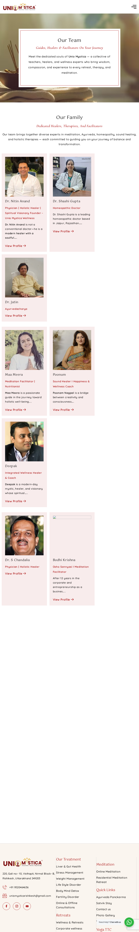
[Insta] (17, 906)
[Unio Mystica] (19, 7)
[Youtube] (27, 906)
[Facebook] (6, 906)
